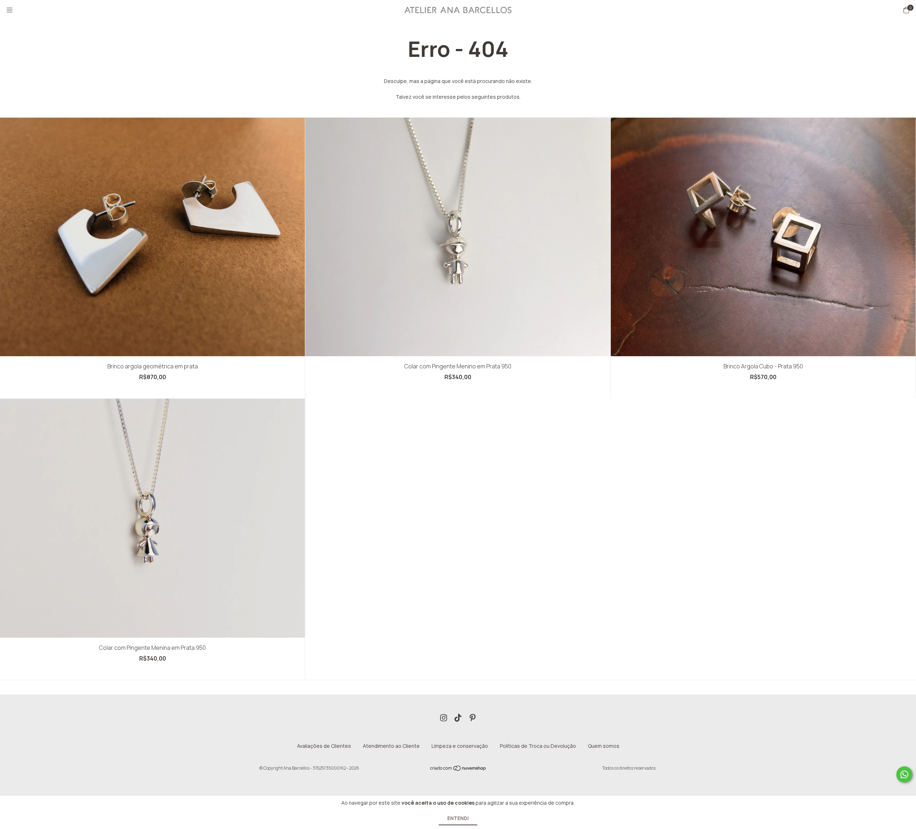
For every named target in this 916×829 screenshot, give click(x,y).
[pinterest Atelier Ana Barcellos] (472, 718)
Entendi (458, 818)
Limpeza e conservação (460, 745)
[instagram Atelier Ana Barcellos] (443, 718)
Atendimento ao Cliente (391, 745)
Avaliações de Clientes (324, 745)
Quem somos (603, 745)
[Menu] (9, 10)
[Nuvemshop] (458, 770)
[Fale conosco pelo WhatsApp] (904, 774)
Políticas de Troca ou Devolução (538, 745)
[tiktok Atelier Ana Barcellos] (458, 718)
